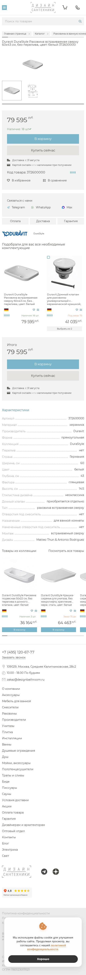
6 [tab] (32, 637)
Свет (5, 856)
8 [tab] (43, 637)
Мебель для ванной (16, 701)
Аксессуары (11, 695)
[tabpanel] (12, 90)
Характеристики (15, 410)
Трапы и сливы (13, 775)
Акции (7, 806)
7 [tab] (37, 637)
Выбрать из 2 (64, 328)
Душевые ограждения (18, 750)
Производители (14, 720)
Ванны (6, 744)
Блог (5, 843)
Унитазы (8, 726)
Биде (6, 781)
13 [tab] (70, 637)
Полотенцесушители (17, 769)
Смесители (10, 707)
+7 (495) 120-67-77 (18, 652)
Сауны (6, 794)
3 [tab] (15, 637)
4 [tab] (21, 637)
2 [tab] (10, 637)
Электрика (10, 849)
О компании (11, 689)
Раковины (9, 713)
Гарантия (71, 221)
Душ (5, 757)
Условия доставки (15, 800)
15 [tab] (81, 637)
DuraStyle (38, 234)
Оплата (15, 221)
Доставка (43, 221)
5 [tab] (26, 637)
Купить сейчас (43, 150)
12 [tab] (65, 637)
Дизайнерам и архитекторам (23, 825)
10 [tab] (54, 637)
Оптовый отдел (13, 831)
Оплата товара (13, 812)
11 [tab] (59, 637)
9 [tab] (48, 637)
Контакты (9, 837)
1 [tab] (4, 635)
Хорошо (43, 959)
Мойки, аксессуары (16, 763)
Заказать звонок (14, 657)
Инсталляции (12, 738)
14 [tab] (75, 637)
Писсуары (9, 788)
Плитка (7, 732)
